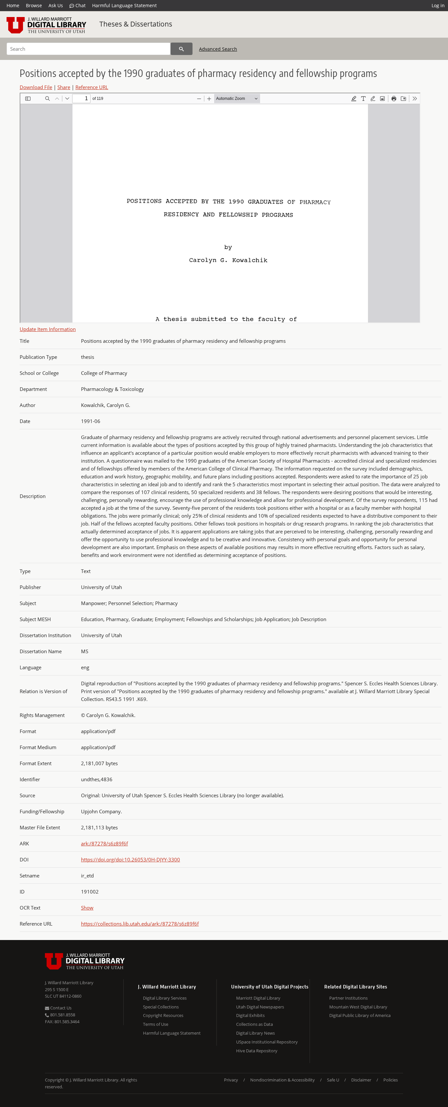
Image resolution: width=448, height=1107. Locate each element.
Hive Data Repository (256, 1051)
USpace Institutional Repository (267, 1042)
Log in (438, 5)
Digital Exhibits (250, 1015)
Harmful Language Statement (124, 5)
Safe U (333, 1080)
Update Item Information (48, 329)
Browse (34, 5)
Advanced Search (218, 49)
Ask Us (56, 5)
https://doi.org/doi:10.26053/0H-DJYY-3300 (130, 859)
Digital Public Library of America (360, 1015)
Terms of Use (155, 1024)
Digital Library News (255, 1033)
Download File (36, 87)
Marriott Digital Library (258, 998)
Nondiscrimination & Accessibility (282, 1080)
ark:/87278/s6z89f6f (104, 843)
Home (13, 5)
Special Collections (161, 1007)
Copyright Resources (163, 1015)
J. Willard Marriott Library (69, 983)
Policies (390, 1080)
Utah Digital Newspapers (260, 1007)
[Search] (182, 49)
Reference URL (91, 87)
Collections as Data (254, 1024)
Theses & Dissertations (135, 23)
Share (63, 87)
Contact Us (60, 1008)
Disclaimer (361, 1080)
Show (87, 907)
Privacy (231, 1080)
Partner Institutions (348, 998)
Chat (80, 5)
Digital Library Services (165, 998)
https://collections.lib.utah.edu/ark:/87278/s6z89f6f (140, 923)
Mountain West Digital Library (358, 1007)
